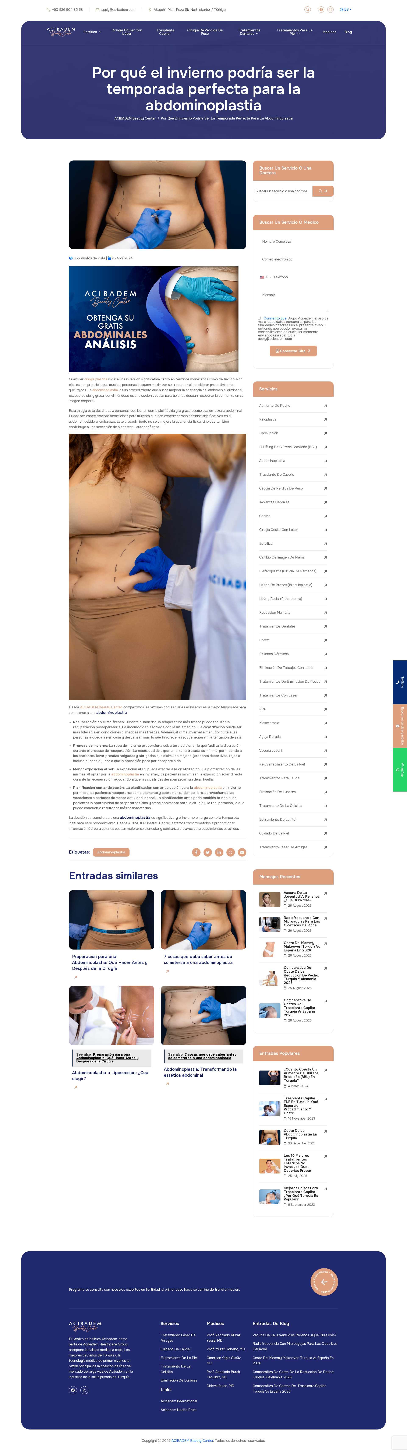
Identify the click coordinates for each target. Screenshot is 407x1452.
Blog (348, 32)
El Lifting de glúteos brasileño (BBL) (288, 447)
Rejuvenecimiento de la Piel (282, 764)
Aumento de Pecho (274, 405)
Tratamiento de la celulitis (280, 805)
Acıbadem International (179, 1401)
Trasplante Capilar (165, 32)
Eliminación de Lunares (277, 792)
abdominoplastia (105, 390)
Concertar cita (292, 351)
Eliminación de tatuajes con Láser (286, 668)
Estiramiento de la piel (277, 819)
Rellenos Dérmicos (274, 654)
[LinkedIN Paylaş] (219, 852)
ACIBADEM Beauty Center (135, 118)
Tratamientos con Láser (278, 695)
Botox (264, 640)
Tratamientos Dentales (249, 32)
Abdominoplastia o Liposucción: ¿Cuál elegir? (110, 1075)
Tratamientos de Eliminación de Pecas (289, 681)
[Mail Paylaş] (242, 852)
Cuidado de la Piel (274, 833)
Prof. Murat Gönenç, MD (226, 1349)
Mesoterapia (269, 723)
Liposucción (268, 433)
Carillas (264, 516)
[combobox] (265, 277)
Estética (90, 32)
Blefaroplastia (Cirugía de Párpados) (287, 571)
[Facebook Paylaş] (196, 852)
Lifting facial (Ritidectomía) (280, 599)
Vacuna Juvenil (271, 750)
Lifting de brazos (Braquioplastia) (285, 585)
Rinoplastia (267, 419)
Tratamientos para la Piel (295, 32)
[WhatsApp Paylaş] (230, 852)
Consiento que (275, 318)
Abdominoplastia (272, 461)
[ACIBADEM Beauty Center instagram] (330, 9)
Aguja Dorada (270, 736)
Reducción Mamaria (274, 612)
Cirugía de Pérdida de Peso (205, 32)
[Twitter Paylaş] (208, 852)
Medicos (329, 32)
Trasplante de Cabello (276, 474)
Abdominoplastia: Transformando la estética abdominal (200, 1072)
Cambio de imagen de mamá (282, 557)
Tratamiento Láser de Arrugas (283, 847)
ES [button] (346, 9)
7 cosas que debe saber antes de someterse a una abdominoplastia (198, 959)
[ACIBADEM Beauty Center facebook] (321, 9)
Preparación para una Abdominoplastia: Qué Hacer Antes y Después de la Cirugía (110, 962)
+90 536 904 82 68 (67, 9)
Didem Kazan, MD (220, 1386)
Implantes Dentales (274, 502)
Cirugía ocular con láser (127, 32)
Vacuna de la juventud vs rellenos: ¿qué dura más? (294, 1335)
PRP (262, 709)
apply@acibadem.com (118, 9)
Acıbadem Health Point (179, 1410)
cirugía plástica (95, 379)
